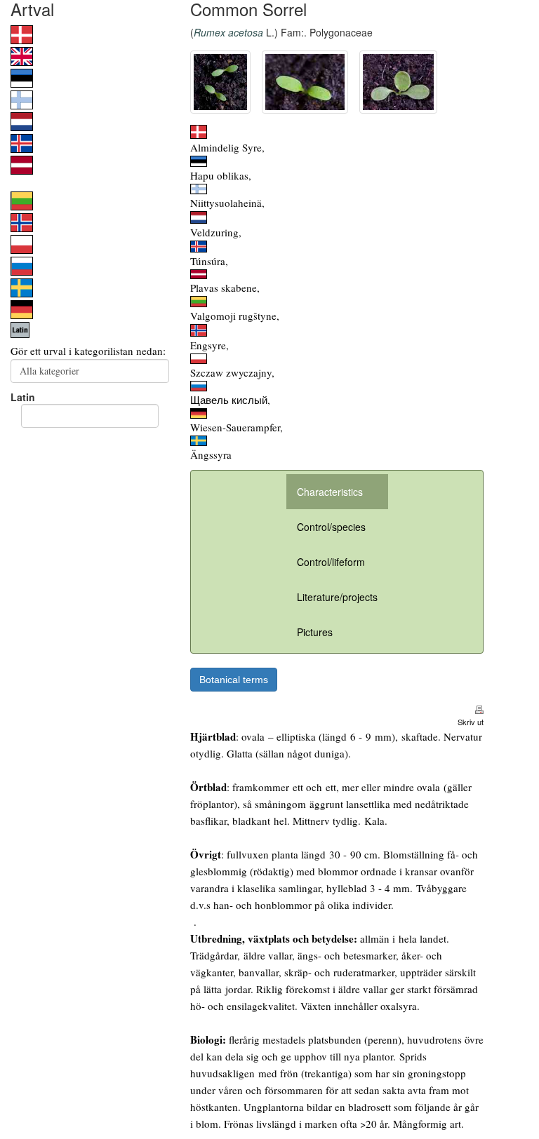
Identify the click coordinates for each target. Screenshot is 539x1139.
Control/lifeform (331, 562)
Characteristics (330, 492)
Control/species (331, 527)
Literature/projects (337, 597)
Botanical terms (233, 679)
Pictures (315, 632)
